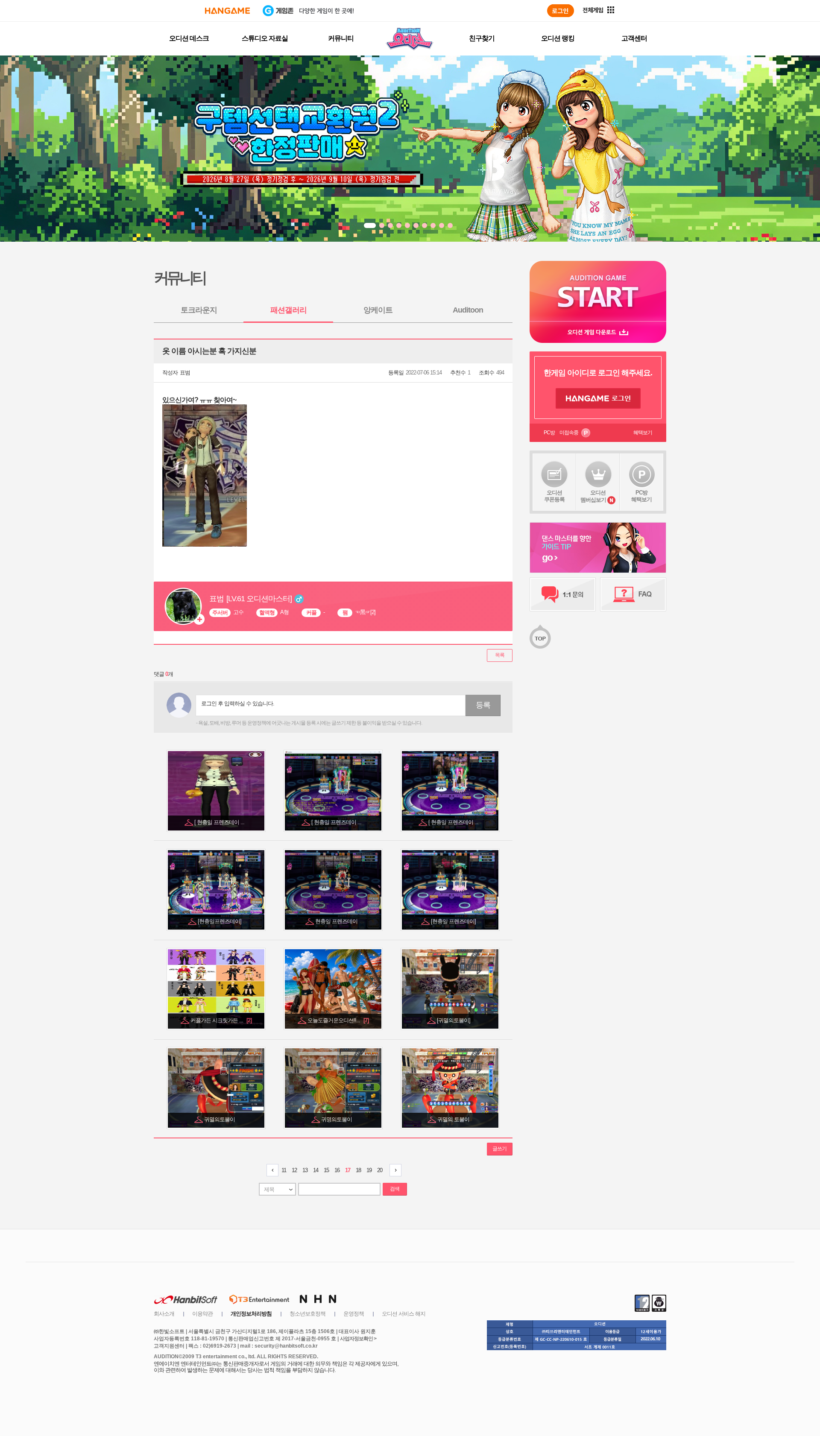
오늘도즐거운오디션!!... (338, 1020)
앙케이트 (377, 310)
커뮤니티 (341, 38)
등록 (483, 705)
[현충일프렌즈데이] (220, 921)
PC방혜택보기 (641, 496)
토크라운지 (199, 310)
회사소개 (164, 1313)
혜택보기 (642, 433)
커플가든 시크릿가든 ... (221, 1020)
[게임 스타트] (598, 291)
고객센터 (634, 38)
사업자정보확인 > (358, 1339)
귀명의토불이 (337, 1119)
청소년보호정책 (307, 1313)
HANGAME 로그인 (598, 398)
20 (379, 1170)
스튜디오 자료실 (265, 38)
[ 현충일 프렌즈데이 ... (220, 822)
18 (358, 1170)
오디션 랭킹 (557, 38)
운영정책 (353, 1313)
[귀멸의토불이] (454, 1020)
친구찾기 (482, 38)
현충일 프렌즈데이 (337, 921)
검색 (394, 1189)
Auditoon (468, 310)
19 (369, 1170)
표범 (185, 372)
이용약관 (202, 1313)
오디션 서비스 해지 (403, 1313)
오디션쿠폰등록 (554, 496)
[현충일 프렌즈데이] (454, 921)
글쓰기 (499, 1149)
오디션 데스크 (189, 38)
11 (283, 1170)
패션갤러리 (288, 310)
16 (337, 1170)
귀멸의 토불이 (454, 1119)
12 (294, 1170)
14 (315, 1170)
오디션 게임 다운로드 (598, 332)
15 (326, 1170)
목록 (499, 655)
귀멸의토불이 (220, 1119)
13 (305, 1170)
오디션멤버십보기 (593, 496)
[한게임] (227, 10)
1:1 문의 (563, 594)
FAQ (633, 594)
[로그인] (560, 10)
